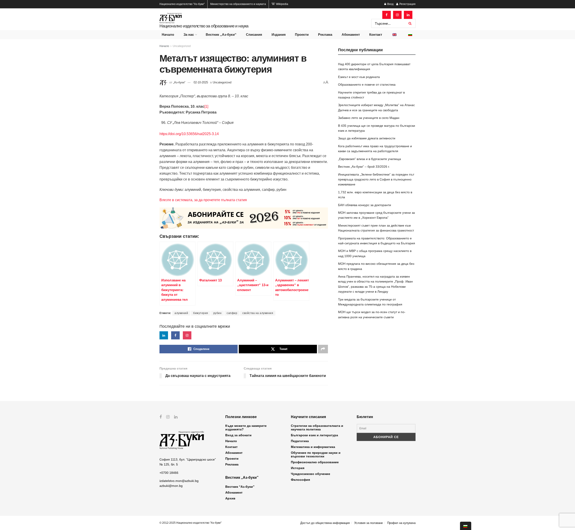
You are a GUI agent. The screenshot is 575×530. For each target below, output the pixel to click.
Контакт (375, 34)
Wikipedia (281, 4)
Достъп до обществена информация (325, 523)
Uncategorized (182, 46)
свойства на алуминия (257, 313)
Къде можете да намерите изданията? (246, 427)
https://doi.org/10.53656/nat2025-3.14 (189, 134)
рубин (217, 313)
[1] (206, 106)
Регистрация (407, 4)
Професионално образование (315, 462)
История (297, 468)
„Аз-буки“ (179, 82)
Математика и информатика (313, 447)
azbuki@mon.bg (171, 486)
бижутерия (200, 313)
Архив (230, 498)
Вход (390, 4)
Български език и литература (314, 435)
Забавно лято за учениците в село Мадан (368, 118)
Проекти (302, 34)
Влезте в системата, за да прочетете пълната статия (203, 200)
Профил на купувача (401, 523)
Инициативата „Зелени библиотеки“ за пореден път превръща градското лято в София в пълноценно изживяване (376, 179)
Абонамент (351, 34)
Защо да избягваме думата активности (366, 138)
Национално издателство (182, 4)
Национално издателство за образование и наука (203, 26)
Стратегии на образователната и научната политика (317, 427)
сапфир (232, 313)
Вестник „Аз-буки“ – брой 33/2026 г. (364, 166)
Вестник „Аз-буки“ (221, 34)
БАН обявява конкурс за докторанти (364, 205)
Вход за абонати (238, 435)
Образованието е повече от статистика (367, 84)
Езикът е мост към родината (359, 77)
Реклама (325, 34)
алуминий (181, 313)
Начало (168, 34)
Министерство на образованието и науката (238, 4)
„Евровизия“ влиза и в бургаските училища (369, 159)
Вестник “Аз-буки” (239, 486)
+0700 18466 (168, 472)
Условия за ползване (368, 523)
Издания (279, 34)
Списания (254, 34)
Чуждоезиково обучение (310, 474)
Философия (300, 479)
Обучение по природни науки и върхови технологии (316, 454)
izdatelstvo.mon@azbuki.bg (179, 481)
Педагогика (300, 441)
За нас (189, 34)
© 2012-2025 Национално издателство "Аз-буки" (190, 522)
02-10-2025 (201, 82)
